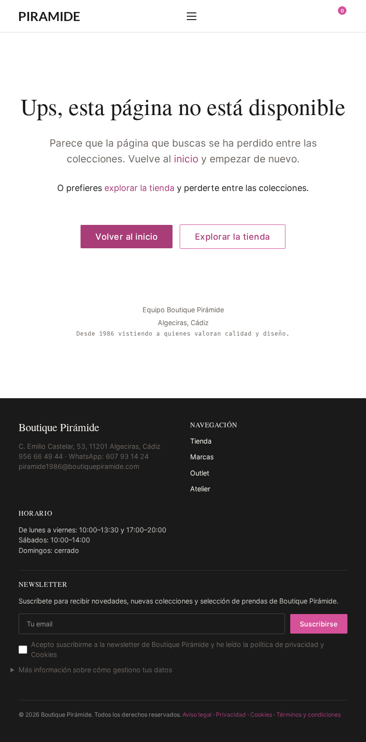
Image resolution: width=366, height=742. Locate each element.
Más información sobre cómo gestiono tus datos (95, 670)
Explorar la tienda (232, 237)
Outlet (199, 473)
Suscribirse (318, 624)
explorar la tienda (139, 188)
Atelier (200, 489)
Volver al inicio (126, 237)
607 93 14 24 (127, 456)
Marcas (202, 457)
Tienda (201, 441)
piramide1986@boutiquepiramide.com (79, 466)
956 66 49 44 (41, 456)
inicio (186, 159)
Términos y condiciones (308, 714)
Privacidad (231, 714)
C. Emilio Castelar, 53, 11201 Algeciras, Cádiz (90, 446)
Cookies (261, 714)
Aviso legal (197, 714)
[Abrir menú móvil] (191, 16)
